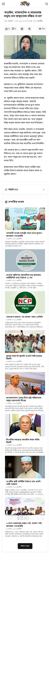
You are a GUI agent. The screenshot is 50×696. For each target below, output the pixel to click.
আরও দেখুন (25, 546)
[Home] (25, 4)
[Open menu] (3, 4)
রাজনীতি (40, 21)
